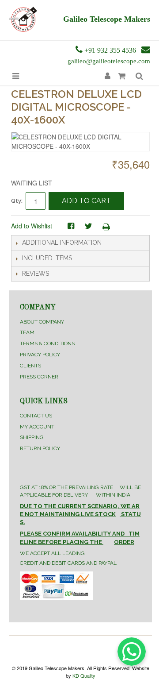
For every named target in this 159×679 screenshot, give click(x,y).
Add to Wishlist (31, 225)
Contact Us (36, 416)
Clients (30, 366)
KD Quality (83, 675)
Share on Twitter (88, 226)
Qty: (17, 200)
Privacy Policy (40, 354)
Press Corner (39, 377)
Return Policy (40, 448)
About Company (42, 322)
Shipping (32, 437)
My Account (37, 427)
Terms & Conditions (47, 343)
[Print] (106, 226)
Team (27, 332)
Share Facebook (70, 226)
